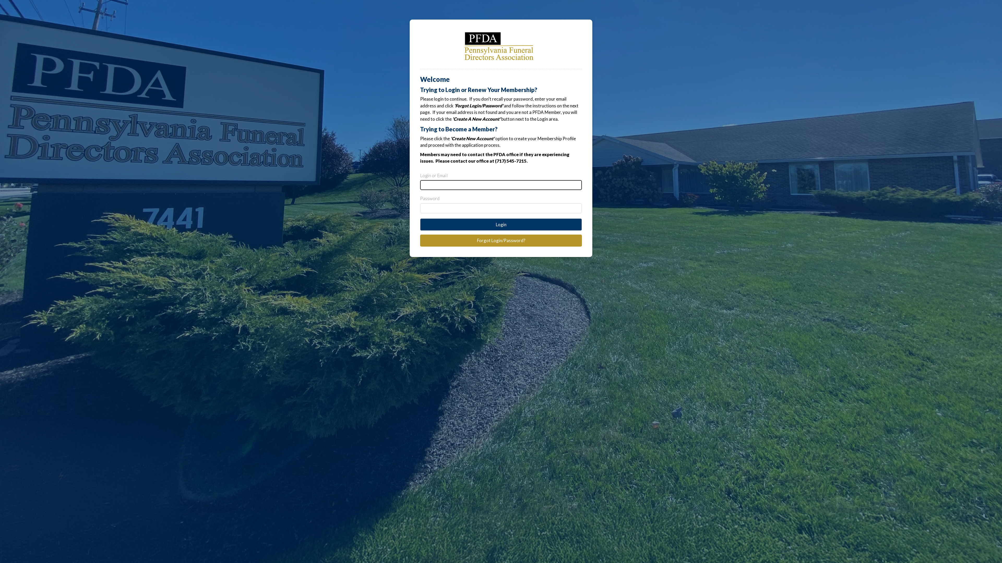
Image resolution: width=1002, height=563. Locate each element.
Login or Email (434, 175)
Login (501, 224)
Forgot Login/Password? (501, 240)
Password (429, 198)
